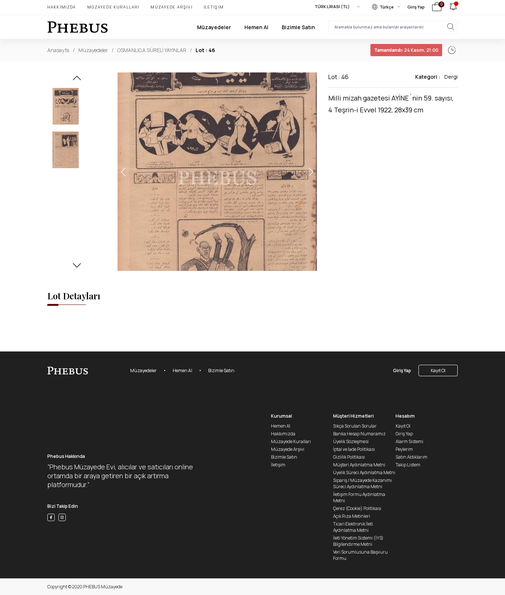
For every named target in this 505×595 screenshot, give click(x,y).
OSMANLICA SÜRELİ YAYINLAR (151, 50)
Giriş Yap (416, 7)
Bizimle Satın (298, 27)
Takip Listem (408, 465)
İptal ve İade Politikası (354, 449)
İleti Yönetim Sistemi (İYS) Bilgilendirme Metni (358, 541)
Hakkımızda (61, 7)
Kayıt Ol (438, 370)
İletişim (214, 7)
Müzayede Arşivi (171, 7)
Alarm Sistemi (409, 441)
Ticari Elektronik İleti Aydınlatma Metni (353, 527)
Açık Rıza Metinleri (351, 516)
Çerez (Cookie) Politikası (357, 508)
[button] (76, 80)
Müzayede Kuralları (113, 7)
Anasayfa (58, 50)
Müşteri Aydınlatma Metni (359, 465)
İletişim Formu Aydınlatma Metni (359, 497)
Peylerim (404, 449)
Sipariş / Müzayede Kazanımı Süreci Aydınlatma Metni (362, 483)
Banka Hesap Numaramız (359, 434)
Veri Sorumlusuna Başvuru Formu (360, 555)
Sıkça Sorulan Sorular (355, 426)
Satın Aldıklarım (411, 457)
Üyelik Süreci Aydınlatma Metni (364, 472)
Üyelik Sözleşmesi (351, 441)
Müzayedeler (214, 27)
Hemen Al (256, 27)
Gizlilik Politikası (349, 457)
